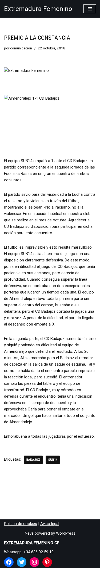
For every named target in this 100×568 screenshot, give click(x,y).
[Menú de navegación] (89, 8)
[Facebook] (9, 562)
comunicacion (21, 48)
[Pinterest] (47, 562)
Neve (29, 533)
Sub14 (52, 459)
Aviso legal (49, 523)
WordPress (65, 533)
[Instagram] (34, 562)
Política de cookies (20, 523)
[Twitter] (21, 562)
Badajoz (33, 459)
